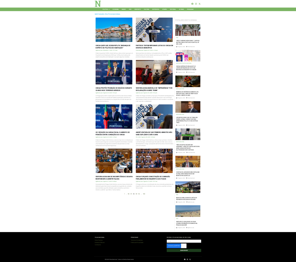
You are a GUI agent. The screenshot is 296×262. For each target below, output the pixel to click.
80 (128, 194)
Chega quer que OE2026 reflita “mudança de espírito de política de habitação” (113, 46)
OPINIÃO (164, 9)
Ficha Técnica (99, 240)
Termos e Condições (137, 240)
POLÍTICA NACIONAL (112, 14)
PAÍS (130, 9)
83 (136, 194)
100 (144, 194)
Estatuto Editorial (99, 242)
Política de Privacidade (137, 242)
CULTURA (146, 9)
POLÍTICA (105, 9)
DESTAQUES (99, 14)
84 (139, 194)
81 (131, 194)
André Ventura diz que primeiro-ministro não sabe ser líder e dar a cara (154, 133)
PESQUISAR (190, 9)
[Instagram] (196, 3)
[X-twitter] (199, 3)
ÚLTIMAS (181, 9)
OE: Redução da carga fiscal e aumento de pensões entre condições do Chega (113, 133)
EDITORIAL (173, 9)
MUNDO (124, 9)
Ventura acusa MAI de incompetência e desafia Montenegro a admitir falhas (114, 177)
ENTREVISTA (155, 9)
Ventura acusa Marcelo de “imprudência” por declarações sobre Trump (154, 89)
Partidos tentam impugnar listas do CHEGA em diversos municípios (154, 46)
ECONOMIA (116, 9)
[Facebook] (192, 3)
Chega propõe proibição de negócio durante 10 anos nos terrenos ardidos (114, 89)
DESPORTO (138, 9)
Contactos (98, 245)
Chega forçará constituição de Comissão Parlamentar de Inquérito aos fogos (153, 177)
